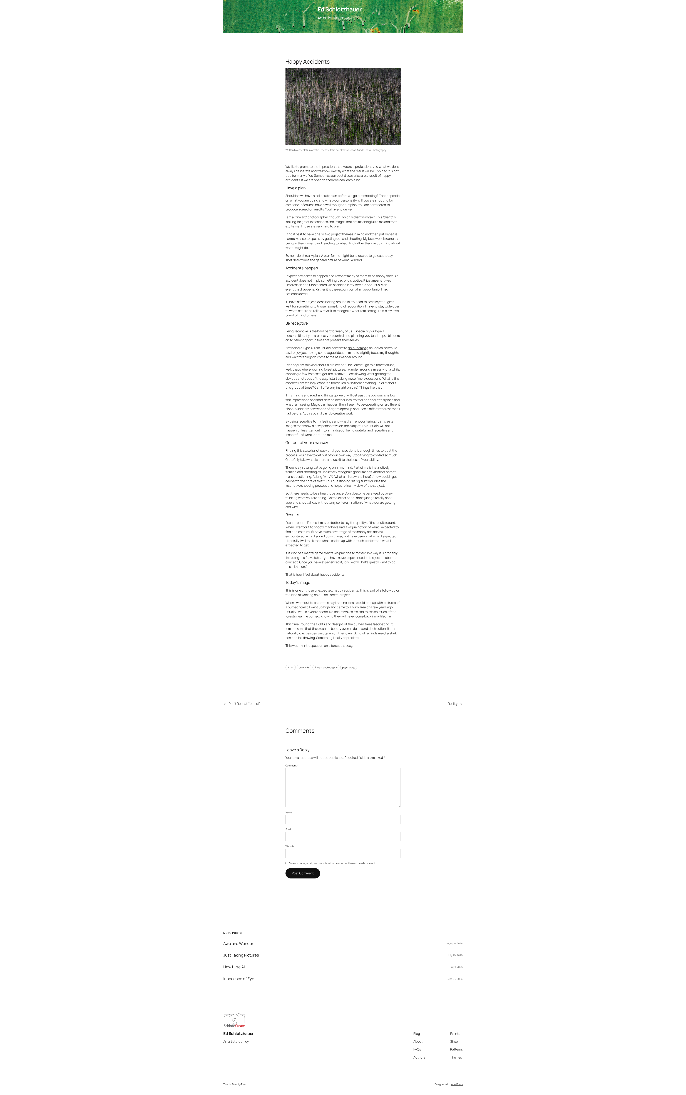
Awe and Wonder (238, 943)
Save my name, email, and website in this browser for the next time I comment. (332, 863)
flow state (313, 557)
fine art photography (325, 667)
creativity (304, 667)
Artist (290, 667)
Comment (291, 765)
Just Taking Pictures (241, 955)
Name (288, 812)
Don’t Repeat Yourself (244, 703)
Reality (453, 703)
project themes (342, 234)
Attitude (334, 150)
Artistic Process (320, 150)
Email (288, 829)
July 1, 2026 (456, 967)
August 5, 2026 (454, 943)
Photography (379, 150)
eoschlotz (302, 150)
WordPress (457, 1084)
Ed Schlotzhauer (340, 9)
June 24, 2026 (455, 978)
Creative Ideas (348, 150)
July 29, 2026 (455, 955)
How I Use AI (234, 967)
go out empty (357, 348)
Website (289, 846)
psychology (348, 667)
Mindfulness (364, 150)
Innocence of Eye (238, 979)
